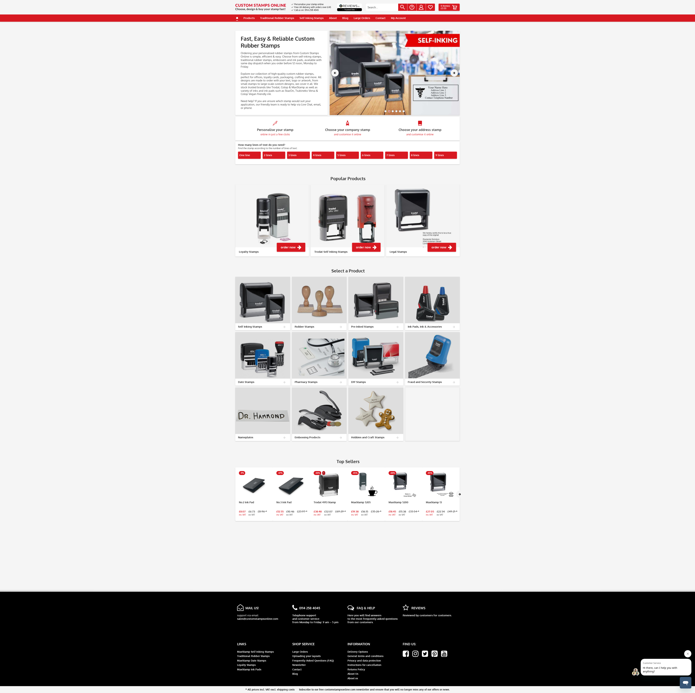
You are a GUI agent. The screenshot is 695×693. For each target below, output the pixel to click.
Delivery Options (358, 651)
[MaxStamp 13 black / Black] (441, 485)
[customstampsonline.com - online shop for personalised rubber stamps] (260, 7)
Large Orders (300, 651)
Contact (297, 669)
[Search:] (382, 7)
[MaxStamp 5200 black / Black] (404, 485)
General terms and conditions (366, 656)
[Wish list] (430, 7)
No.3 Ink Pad (284, 502)
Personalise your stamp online (309, 4)
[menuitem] (311, 4)
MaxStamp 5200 (398, 502)
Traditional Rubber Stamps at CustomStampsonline (395, 73)
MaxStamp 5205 (361, 502)
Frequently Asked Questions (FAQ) (313, 660)
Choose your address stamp (420, 132)
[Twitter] (425, 654)
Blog (295, 673)
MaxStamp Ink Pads (249, 669)
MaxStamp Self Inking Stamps (255, 651)
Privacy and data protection (364, 660)
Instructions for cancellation (364, 664)
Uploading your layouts (306, 656)
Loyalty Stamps (246, 664)
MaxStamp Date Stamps (251, 660)
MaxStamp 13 (434, 502)
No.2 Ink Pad (246, 502)
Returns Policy (356, 669)
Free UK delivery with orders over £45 (312, 7)
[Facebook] (406, 654)
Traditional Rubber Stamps (253, 656)
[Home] (237, 18)
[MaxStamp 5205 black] (366, 485)
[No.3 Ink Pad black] (291, 485)
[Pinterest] (434, 654)
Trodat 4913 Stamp (325, 502)
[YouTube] (444, 654)
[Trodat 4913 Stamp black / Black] (329, 485)
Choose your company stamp (347, 132)
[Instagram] (415, 654)
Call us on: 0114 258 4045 (306, 10)
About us (353, 678)
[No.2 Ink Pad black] (254, 485)
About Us (353, 673)
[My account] (421, 7)
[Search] (402, 7)
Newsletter (299, 664)
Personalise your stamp (275, 132)
